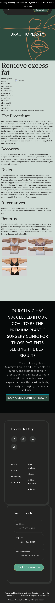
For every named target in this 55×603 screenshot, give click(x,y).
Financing (16, 476)
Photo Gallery (31, 466)
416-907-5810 (11, 595)
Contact (15, 482)
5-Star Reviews (32, 481)
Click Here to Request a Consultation (35, 595)
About (14, 470)
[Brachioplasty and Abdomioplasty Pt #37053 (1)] (40, 266)
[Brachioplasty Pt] (14, 266)
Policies (32, 489)
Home (14, 464)
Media (31, 473)
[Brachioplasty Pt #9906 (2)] (40, 246)
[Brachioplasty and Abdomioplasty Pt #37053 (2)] (14, 286)
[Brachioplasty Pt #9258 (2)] (14, 246)
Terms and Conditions (14, 593)
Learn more (27, 6)
